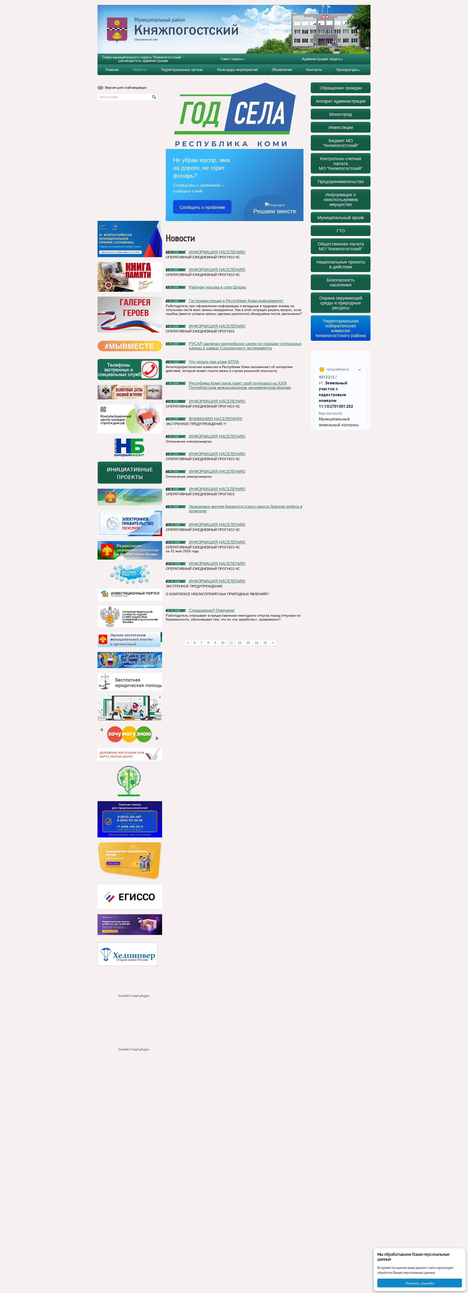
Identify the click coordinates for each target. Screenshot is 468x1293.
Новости (140, 69)
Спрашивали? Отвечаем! (211, 610)
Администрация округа (321, 59)
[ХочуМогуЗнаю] (130, 734)
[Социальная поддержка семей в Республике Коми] (130, 861)
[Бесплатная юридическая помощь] (130, 682)
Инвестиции (341, 127)
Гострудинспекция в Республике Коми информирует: (236, 301)
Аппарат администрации (341, 101)
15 (265, 642)
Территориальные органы (182, 69)
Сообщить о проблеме (202, 207)
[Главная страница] (234, 29)
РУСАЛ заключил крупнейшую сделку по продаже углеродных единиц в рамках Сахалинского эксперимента (245, 346)
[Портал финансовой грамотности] (130, 781)
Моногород (340, 114)
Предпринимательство (341, 181)
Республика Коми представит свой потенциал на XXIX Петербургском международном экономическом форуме (240, 385)
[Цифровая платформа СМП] (130, 924)
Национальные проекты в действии (340, 264)
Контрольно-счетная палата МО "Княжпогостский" (340, 163)
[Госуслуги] (130, 523)
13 (248, 642)
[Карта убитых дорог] (130, 754)
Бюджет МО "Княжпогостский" (340, 142)
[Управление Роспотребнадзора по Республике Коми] (130, 616)
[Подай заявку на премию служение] (130, 239)
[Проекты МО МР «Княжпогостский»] (130, 550)
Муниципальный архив (340, 217)
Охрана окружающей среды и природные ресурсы (340, 303)
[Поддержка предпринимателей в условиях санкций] (130, 819)
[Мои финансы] (130, 708)
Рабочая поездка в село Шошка (217, 287)
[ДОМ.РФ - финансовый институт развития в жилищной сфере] (130, 418)
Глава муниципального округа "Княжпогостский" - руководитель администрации (143, 59)
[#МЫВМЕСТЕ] (130, 345)
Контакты (314, 69)
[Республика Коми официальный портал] (130, 497)
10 (222, 642)
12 (239, 642)
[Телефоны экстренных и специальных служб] (130, 369)
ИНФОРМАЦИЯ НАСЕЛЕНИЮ (217, 252)
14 (256, 642)
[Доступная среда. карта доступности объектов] (130, 574)
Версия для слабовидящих (126, 87)
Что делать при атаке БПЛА (214, 362)
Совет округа (231, 59)
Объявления (282, 69)
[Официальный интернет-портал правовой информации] (130, 660)
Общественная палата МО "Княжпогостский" (341, 246)
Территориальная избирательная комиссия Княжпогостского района (341, 328)
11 (231, 642)
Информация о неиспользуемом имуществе (341, 199)
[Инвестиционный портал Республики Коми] (130, 595)
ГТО (341, 230)
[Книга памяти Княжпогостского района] (130, 277)
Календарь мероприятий (237, 69)
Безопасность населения (341, 282)
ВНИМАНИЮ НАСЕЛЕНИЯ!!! (215, 419)
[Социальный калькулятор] (130, 897)
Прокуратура (347, 69)
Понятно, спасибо (419, 1283)
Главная (112, 69)
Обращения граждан (341, 88)
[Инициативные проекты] (130, 472)
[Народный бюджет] (130, 447)
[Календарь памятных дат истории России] (130, 392)
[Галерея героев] (130, 314)
